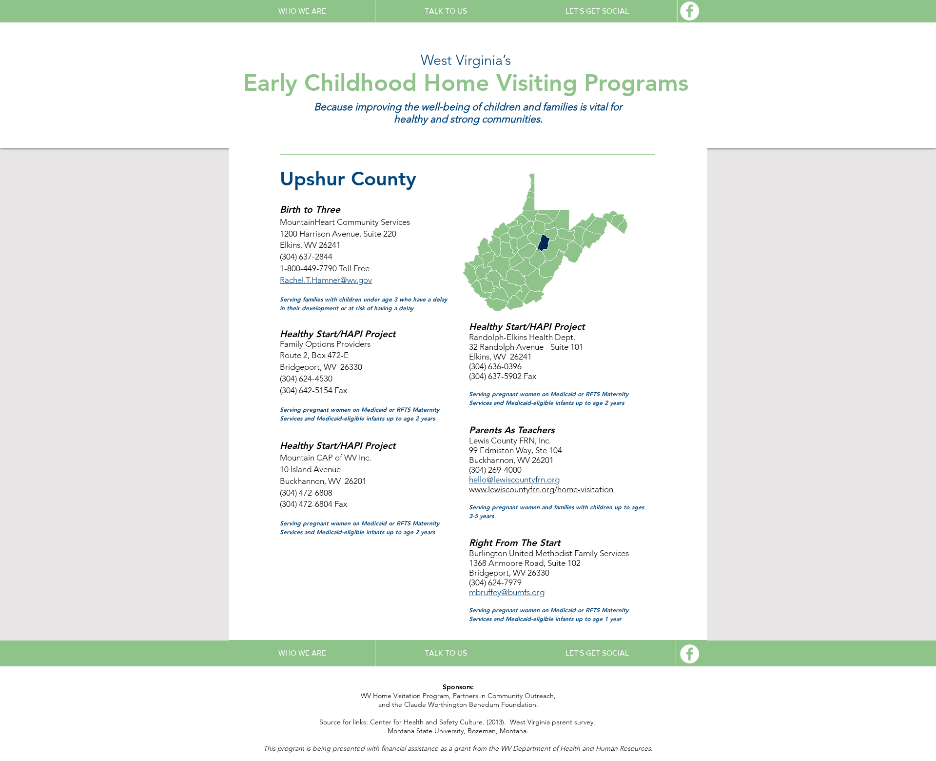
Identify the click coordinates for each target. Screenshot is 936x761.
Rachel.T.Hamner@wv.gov (326, 280)
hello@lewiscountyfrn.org (514, 479)
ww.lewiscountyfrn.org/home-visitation (544, 489)
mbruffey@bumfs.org (507, 592)
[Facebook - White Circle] (689, 10)
